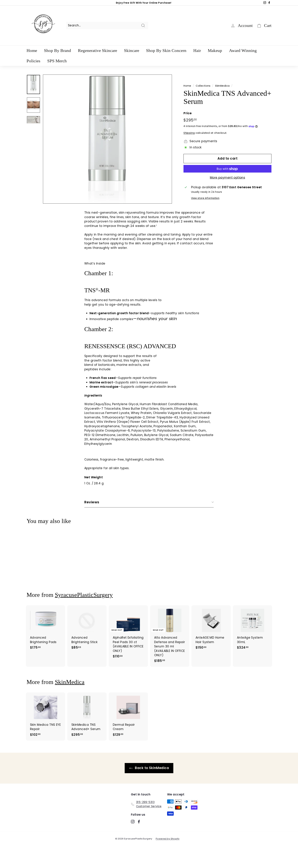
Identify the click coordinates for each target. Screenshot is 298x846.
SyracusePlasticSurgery (84, 594)
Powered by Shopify (168, 838)
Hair (197, 50)
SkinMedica (222, 85)
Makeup (215, 50)
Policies (33, 60)
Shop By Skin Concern (166, 50)
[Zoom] (107, 139)
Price (187, 113)
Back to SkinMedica (151, 768)
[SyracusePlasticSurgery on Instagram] (133, 821)
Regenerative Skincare (97, 50)
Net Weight (93, 477)
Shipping (189, 133)
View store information (205, 198)
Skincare (131, 50)
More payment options (227, 178)
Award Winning (243, 50)
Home (32, 50)
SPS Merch (57, 60)
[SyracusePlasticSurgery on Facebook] (139, 821)
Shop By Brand (57, 50)
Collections (203, 85)
